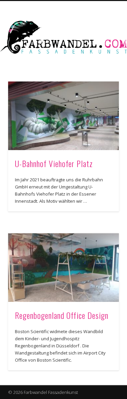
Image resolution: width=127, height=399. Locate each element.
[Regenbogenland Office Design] (63, 267)
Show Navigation (102, 60)
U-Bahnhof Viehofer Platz (54, 163)
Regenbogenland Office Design (61, 315)
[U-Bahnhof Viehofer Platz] (63, 115)
